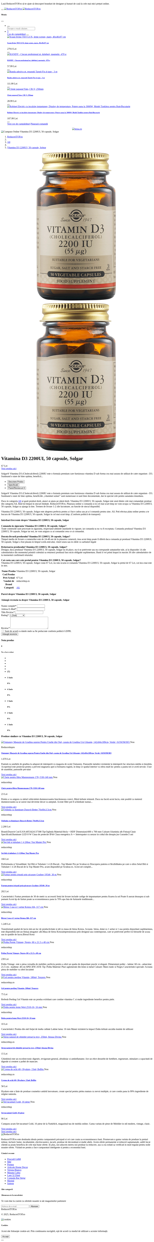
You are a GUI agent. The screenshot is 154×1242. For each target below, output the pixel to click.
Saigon (10, 1183)
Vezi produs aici (8, 468)
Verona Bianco (14, 1170)
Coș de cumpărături (16, 34)
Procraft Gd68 (14, 1159)
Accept (5, 1236)
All (8, 142)
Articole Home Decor (17, 1167)
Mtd (9, 1162)
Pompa (10, 1164)
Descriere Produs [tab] (15, 482)
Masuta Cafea (13, 1172)
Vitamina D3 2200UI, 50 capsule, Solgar (26, 147)
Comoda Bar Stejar (16, 1178)
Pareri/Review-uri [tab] (16, 488)
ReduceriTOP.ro (15, 136)
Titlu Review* (8, 612)
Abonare (34, 1206)
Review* (5, 628)
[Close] (2, 21)
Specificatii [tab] (13, 485)
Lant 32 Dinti (13, 1175)
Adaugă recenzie (9, 634)
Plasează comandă (39, 124)
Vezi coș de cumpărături (18, 124)
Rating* (5, 615)
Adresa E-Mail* (8, 609)
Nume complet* (8, 606)
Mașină (10, 1180)
